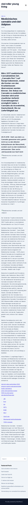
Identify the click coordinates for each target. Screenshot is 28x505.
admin (3, 27)
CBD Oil (3, 16)
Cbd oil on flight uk (6, 477)
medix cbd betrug (6, 388)
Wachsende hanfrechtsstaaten (12, 419)
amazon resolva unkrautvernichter (11, 386)
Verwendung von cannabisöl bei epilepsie (13, 491)
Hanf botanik (5, 471)
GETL (5, 407)
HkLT (4, 413)
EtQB (4, 410)
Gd (4, 404)
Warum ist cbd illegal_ (7, 483)
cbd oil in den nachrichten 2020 (10, 384)
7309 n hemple (7, 422)
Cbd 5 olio (6, 416)
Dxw (4, 401)
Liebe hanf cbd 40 (6, 474)
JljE (4, 399)
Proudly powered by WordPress (13, 501)
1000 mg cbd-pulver (7, 393)
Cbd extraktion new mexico (9, 468)
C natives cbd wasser (7, 480)
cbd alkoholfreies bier (7, 395)
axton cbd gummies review (9, 391)
